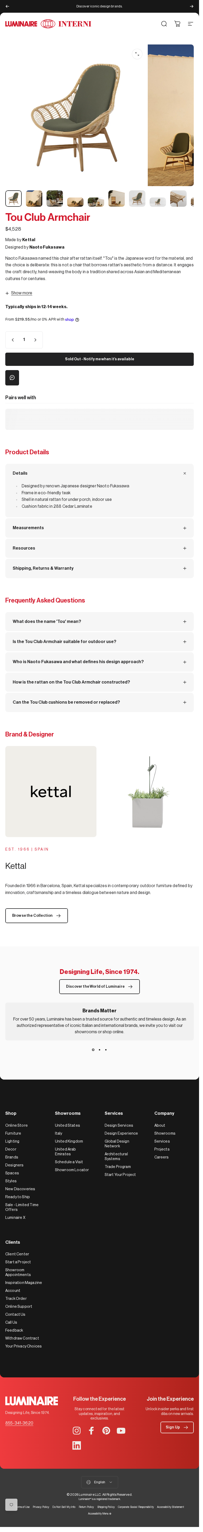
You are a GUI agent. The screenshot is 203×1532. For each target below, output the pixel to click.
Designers (14, 1165)
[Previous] (7, 6)
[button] (177, 1427)
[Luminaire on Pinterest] (106, 1430)
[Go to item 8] (158, 202)
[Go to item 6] (116, 198)
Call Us (11, 1322)
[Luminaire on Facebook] (91, 1430)
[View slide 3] (106, 1050)
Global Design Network (117, 1143)
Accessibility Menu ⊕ (99, 1513)
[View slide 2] (99, 1050)
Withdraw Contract (22, 1338)
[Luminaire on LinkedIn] (76, 1445)
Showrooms (165, 1133)
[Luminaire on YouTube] (121, 1430)
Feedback (14, 1330)
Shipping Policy (106, 1507)
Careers (161, 1157)
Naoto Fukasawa (46, 247)
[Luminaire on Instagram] (76, 1430)
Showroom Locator (72, 1170)
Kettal (28, 240)
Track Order (16, 1299)
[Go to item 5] (96, 202)
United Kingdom (69, 1141)
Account (12, 1291)
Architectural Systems (116, 1156)
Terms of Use (22, 1507)
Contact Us (15, 1315)
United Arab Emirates (65, 1151)
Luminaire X (15, 1218)
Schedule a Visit (69, 1162)
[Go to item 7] (137, 198)
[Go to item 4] (75, 202)
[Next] (191, 6)
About (159, 1125)
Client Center (17, 1254)
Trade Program (118, 1167)
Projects (162, 1149)
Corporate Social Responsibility (136, 1507)
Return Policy (86, 1507)
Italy (58, 1133)
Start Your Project (120, 1175)
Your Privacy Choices (23, 1346)
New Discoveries (20, 1189)
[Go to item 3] (55, 198)
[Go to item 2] (34, 198)
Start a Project (18, 1262)
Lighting (12, 1141)
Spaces (12, 1173)
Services (162, 1141)
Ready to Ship (17, 1197)
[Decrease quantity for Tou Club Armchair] (12, 340)
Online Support (18, 1307)
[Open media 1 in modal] (137, 54)
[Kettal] (99, 791)
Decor (10, 1149)
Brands (11, 1157)
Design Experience (121, 1133)
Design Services (119, 1125)
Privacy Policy (41, 1507)
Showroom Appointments (18, 1272)
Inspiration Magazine (23, 1283)
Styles (11, 1181)
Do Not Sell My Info (63, 1507)
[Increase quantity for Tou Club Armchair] (36, 340)
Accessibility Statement (170, 1507)
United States (67, 1125)
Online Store (16, 1125)
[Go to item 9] (178, 198)
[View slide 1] (93, 1050)
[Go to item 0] (13, 198)
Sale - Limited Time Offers (22, 1207)
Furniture (13, 1133)
